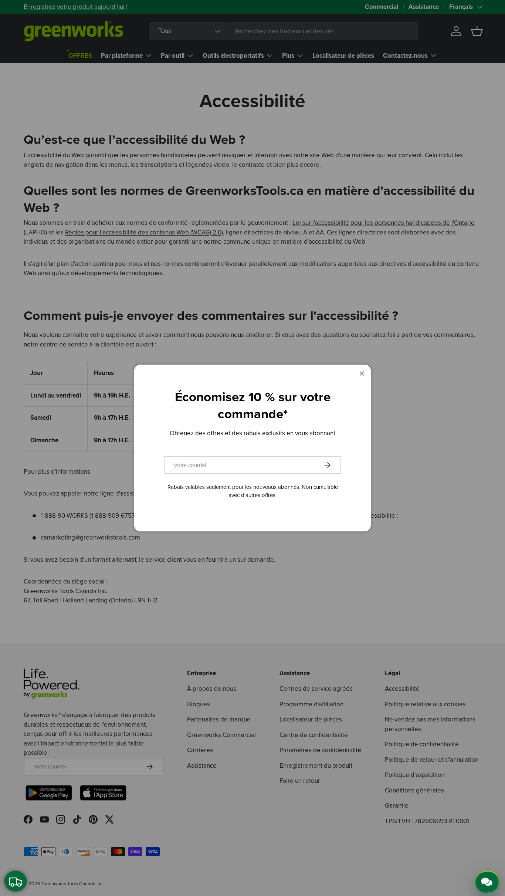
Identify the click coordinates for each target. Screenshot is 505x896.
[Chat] (489, 880)
